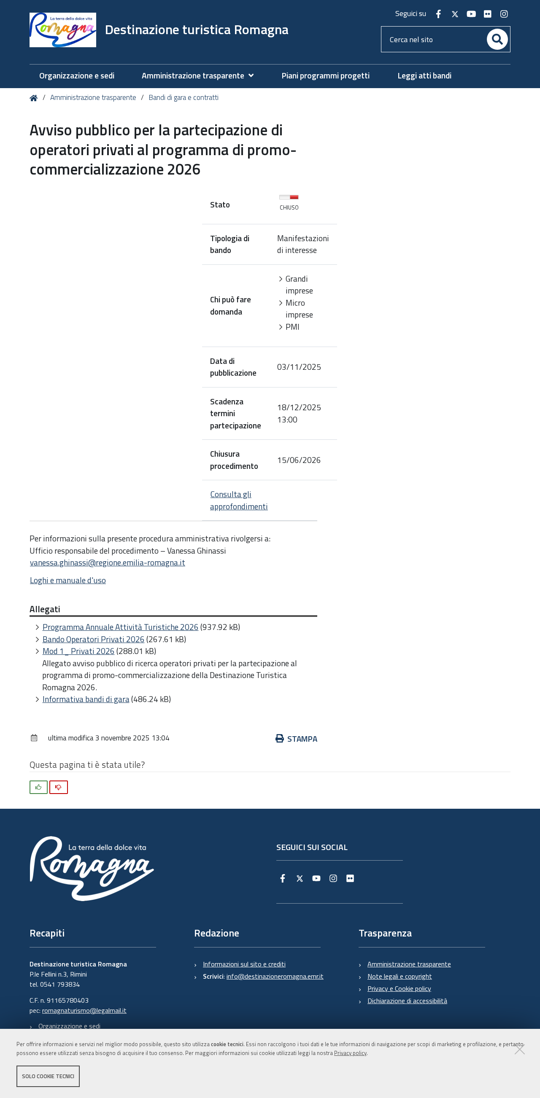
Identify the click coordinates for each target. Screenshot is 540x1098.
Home (35, 98)
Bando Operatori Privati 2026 (94, 639)
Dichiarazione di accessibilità (407, 1001)
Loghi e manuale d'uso (68, 580)
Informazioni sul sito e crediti (244, 964)
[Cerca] (497, 39)
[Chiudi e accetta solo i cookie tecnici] (519, 1049)
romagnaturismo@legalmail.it (84, 1010)
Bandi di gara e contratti (183, 97)
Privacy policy (350, 1053)
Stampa (302, 738)
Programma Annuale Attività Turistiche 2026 (121, 627)
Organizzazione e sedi (69, 1026)
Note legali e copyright (399, 976)
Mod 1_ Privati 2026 (79, 651)
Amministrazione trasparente (93, 97)
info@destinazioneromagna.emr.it (275, 976)
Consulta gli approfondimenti (239, 500)
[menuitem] (202, 76)
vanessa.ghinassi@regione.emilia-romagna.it (107, 562)
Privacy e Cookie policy (399, 988)
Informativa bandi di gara (86, 699)
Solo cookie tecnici (48, 1076)
